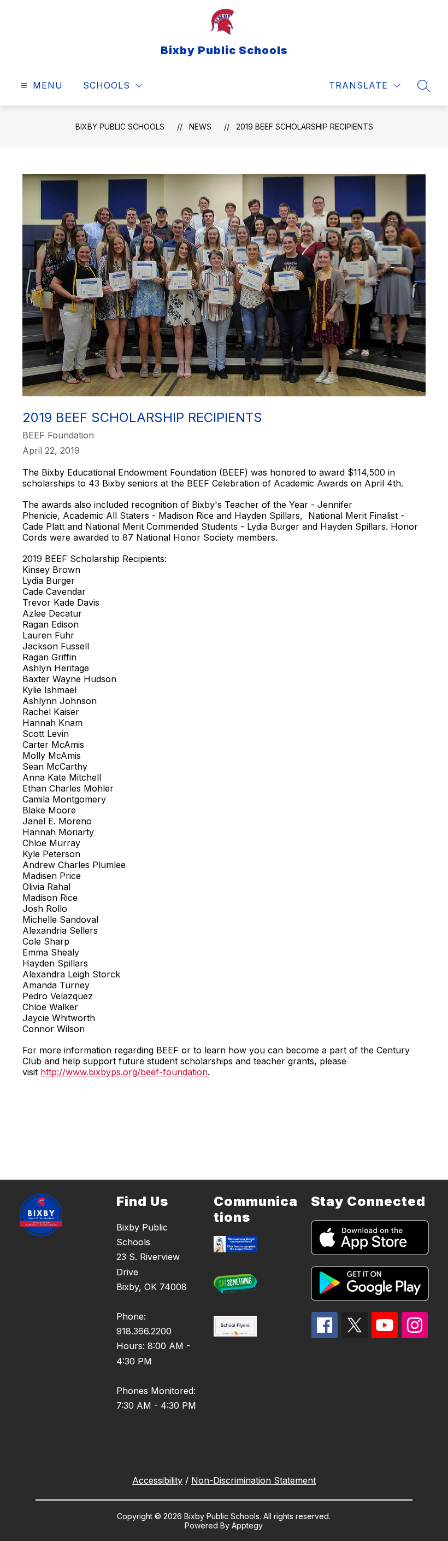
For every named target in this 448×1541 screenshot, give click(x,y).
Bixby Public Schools (119, 126)
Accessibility (157, 1480)
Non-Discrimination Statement (253, 1480)
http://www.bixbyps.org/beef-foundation (124, 1072)
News (200, 126)
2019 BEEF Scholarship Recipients (304, 126)
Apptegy (247, 1525)
